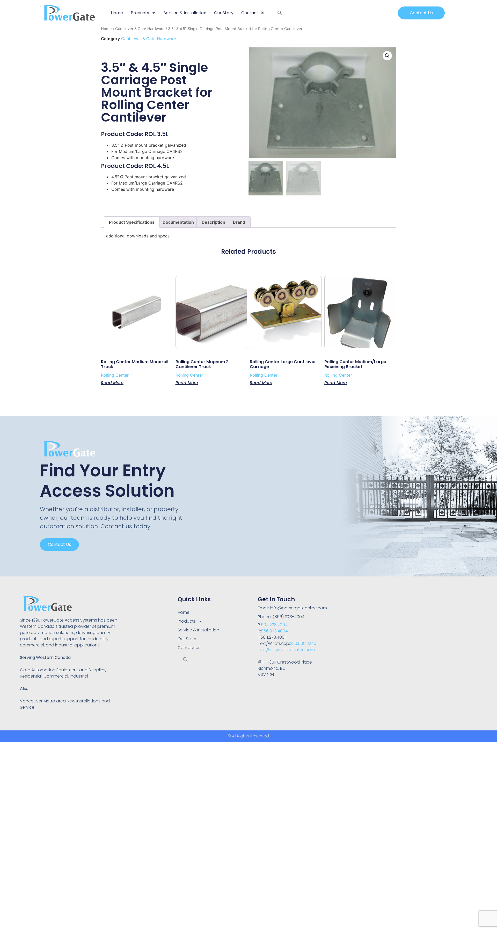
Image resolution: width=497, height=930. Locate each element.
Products (140, 13)
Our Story (223, 13)
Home (117, 13)
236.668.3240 (303, 643)
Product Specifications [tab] (132, 222)
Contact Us (252, 13)
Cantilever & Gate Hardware (140, 28)
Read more (112, 382)
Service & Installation (185, 13)
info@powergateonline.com (286, 650)
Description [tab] (213, 222)
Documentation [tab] (178, 222)
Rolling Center (115, 375)
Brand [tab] (239, 222)
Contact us (59, 544)
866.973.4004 (274, 631)
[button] (280, 13)
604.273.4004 (274, 625)
